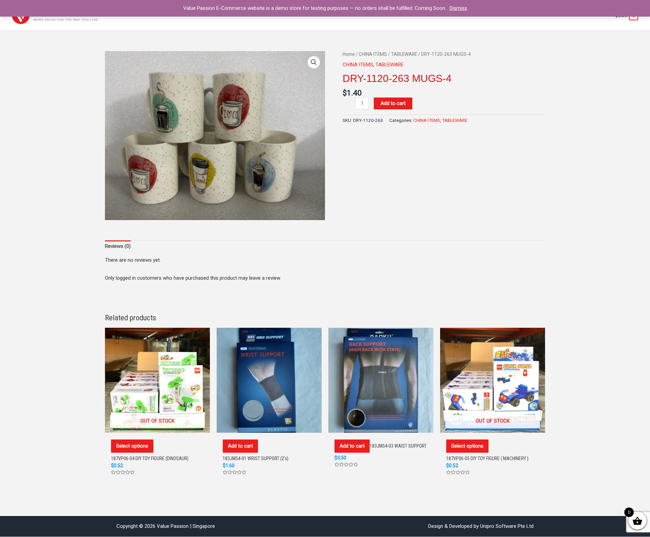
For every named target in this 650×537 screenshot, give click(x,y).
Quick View (157, 426)
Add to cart (393, 103)
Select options (132, 446)
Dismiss (458, 8)
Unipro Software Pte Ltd (507, 526)
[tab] (118, 246)
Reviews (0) (118, 246)
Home (349, 54)
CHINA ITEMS (373, 54)
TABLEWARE (404, 54)
